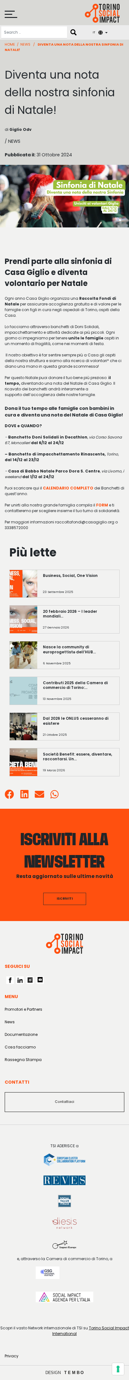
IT (94, 32)
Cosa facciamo (20, 1047)
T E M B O (74, 1372)
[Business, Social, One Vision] (78, 586)
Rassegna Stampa (23, 1059)
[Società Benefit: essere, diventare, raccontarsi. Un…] (78, 765)
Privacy (11, 1356)
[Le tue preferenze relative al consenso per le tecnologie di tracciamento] (118, 1369)
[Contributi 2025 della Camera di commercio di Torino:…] (78, 693)
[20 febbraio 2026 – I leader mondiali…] (78, 622)
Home (10, 44)
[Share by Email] (39, 796)
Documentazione (21, 1034)
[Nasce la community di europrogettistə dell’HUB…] (78, 658)
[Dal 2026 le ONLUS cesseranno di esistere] (78, 729)
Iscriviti (65, 898)
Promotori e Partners (23, 1009)
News (25, 44)
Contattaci (64, 1101)
